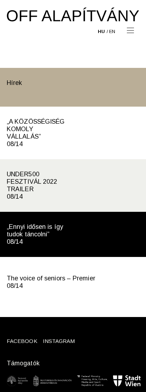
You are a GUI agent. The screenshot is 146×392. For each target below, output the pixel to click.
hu (101, 31)
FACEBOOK (22, 341)
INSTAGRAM (59, 341)
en (112, 31)
